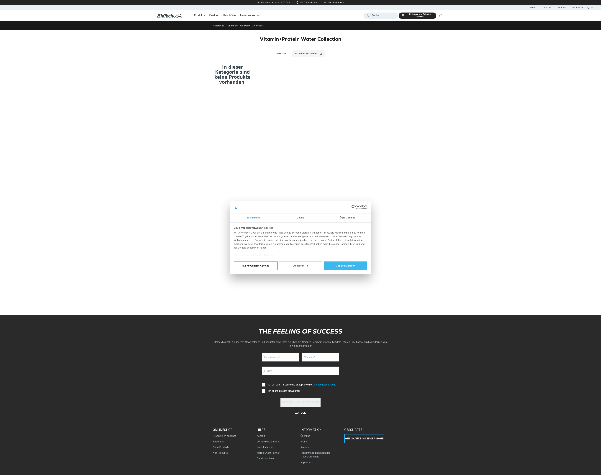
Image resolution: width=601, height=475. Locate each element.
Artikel (533, 8)
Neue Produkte (221, 447)
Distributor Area (265, 458)
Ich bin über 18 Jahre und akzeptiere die (302, 384)
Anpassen (298, 265)
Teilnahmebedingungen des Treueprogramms (315, 454)
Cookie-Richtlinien (265, 255)
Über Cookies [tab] (347, 217)
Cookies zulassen (345, 265)
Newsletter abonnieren (300, 402)
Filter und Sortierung (306, 54)
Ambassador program (582, 8)
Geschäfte (353, 430)
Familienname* (272, 357)
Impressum (306, 462)
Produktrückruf (265, 447)
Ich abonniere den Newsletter (284, 390)
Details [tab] (300, 217)
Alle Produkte (220, 452)
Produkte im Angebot (224, 435)
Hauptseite (218, 25)
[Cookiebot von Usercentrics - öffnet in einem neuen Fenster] (353, 207)
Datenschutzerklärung (324, 384)
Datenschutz (241, 255)
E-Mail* (268, 371)
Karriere (561, 8)
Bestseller (218, 441)
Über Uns (547, 8)
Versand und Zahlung (268, 441)
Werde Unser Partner (268, 452)
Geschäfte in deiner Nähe (364, 439)
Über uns (305, 435)
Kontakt (261, 435)
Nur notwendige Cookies (255, 265)
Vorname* (309, 357)
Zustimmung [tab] (254, 217)
